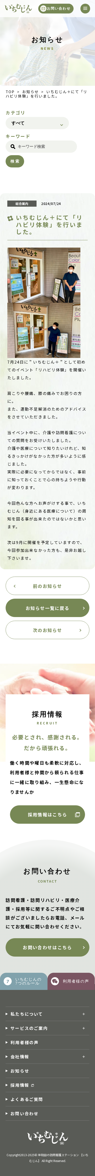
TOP (10, 91)
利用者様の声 (24, 1042)
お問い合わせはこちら (47, 947)
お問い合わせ (58, 8)
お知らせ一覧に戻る (48, 608)
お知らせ (30, 91)
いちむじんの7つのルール (28, 981)
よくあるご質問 (26, 1099)
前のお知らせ (47, 586)
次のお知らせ (47, 630)
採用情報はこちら (47, 814)
